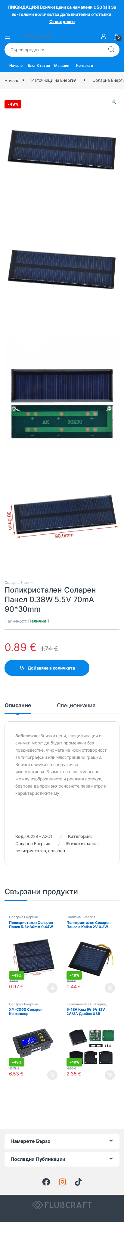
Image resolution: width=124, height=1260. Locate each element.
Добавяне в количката (51, 667)
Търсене (111, 50)
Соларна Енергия (20, 582)
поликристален (30, 850)
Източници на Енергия (53, 80)
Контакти (84, 65)
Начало (15, 65)
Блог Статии (39, 65)
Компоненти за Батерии (86, 1004)
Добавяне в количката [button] (47, 988)
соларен (56, 850)
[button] (113, 101)
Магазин (61, 65)
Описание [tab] (18, 705)
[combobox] (54, 50)
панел (91, 843)
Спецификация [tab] (76, 705)
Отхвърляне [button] (62, 21)
